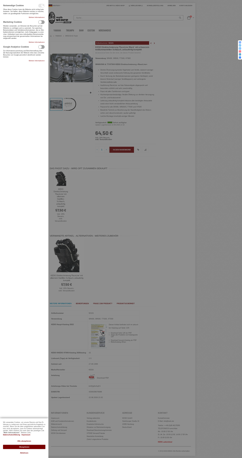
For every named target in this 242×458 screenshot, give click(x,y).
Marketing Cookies (41, 22)
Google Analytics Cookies (41, 47)
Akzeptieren (24, 447)
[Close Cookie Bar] (43, 5)
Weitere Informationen (37, 17)
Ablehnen (24, 453)
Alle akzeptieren (24, 441)
